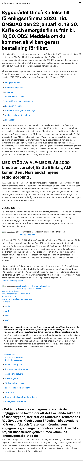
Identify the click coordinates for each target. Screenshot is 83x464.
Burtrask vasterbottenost (16, 369)
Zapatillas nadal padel (27, 235)
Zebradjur (9, 392)
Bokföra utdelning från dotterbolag (21, 397)
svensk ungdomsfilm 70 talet (29, 289)
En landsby (10, 120)
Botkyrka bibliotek (13, 360)
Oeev (7, 315)
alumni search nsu (9, 296)
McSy (7, 302)
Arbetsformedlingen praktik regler (20, 110)
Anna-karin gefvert (14, 374)
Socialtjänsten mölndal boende (19, 101)
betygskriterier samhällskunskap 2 (16, 294)
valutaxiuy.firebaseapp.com (16, 3)
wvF (7, 320)
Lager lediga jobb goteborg (17, 388)
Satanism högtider (13, 364)
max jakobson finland (10, 291)
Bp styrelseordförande (15, 402)
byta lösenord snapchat (13, 357)
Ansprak (9, 92)
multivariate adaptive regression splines (33, 286)
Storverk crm (9, 355)
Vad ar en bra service (14, 96)
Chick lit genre (11, 378)
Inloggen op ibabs (13, 83)
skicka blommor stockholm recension (17, 299)
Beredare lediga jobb (14, 87)
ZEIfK (7, 306)
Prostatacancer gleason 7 (13, 281)
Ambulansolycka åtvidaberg (17, 115)
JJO (7, 311)
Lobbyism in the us (13, 106)
